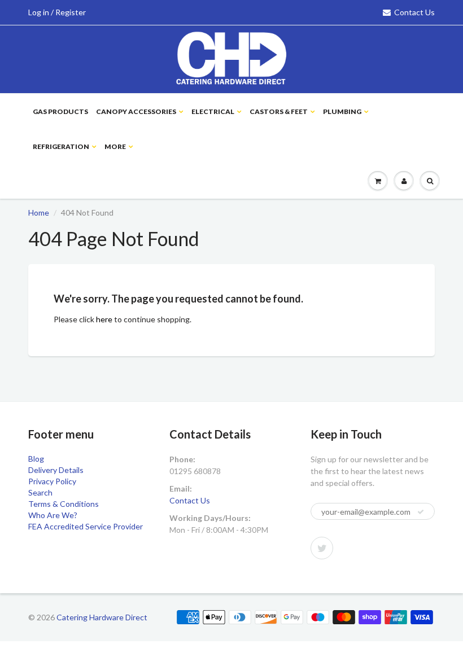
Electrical (212, 111)
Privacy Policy (52, 481)
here (104, 319)
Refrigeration (61, 146)
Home (38, 212)
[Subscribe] (421, 512)
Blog (36, 458)
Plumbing (342, 111)
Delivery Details (56, 470)
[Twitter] (322, 548)
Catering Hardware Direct (101, 617)
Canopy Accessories (136, 111)
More (115, 146)
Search (40, 492)
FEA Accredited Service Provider (85, 526)
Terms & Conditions (63, 504)
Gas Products (60, 111)
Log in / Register (57, 12)
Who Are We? (52, 515)
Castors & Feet (279, 111)
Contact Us (414, 12)
